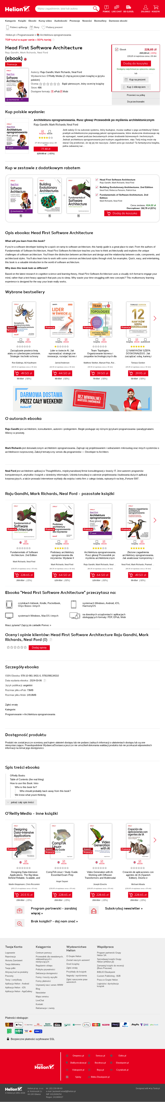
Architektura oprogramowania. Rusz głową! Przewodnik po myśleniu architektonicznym (94, 120)
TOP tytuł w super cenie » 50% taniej (28, 39)
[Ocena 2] (44, 83)
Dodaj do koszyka (135, 63)
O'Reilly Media (54, 76)
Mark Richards (62, 72)
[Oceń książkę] (49, 83)
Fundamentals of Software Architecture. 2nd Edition (24, 553)
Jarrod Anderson (62, 363)
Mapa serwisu (42, 996)
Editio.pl (122, 1055)
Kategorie (10, 20)
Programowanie (13, 714)
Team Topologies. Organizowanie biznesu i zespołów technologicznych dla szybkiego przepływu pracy (100, 355)
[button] (155, 318)
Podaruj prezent (54, 27)
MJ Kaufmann (30, 363)
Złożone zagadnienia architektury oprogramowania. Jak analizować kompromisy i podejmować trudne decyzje (138, 556)
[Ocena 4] (51, 83)
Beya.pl (100, 1070)
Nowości (87, 20)
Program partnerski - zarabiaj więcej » (54, 910)
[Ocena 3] (47, 83)
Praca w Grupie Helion (107, 980)
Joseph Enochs (100, 884)
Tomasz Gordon (138, 363)
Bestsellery (100, 20)
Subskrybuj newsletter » (124, 908)
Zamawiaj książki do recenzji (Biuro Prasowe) (110, 966)
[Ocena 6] (58, 83)
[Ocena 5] (54, 83)
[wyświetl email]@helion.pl (64, 1091)
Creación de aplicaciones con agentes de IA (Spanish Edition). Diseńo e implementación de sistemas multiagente (138, 878)
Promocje (75, 20)
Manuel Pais (104, 363)
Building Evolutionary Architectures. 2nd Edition (126, 187)
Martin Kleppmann (17, 884)
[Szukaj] (96, 8)
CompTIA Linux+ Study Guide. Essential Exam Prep (62, 873)
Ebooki (32, 20)
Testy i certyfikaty (13, 980)
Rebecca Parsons (117, 190)
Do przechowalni (135, 101)
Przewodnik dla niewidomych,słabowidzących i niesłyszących (49, 959)
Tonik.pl (156, 1088)
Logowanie (10, 953)
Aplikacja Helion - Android (17, 983)
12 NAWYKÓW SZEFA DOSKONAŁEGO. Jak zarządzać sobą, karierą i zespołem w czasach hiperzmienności (138, 356)
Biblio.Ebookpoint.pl (100, 1077)
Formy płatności (43, 981)
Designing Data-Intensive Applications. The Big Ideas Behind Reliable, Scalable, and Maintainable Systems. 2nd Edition (24, 878)
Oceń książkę (72, 964)
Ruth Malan (116, 363)
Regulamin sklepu (44, 965)
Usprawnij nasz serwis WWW (49, 985)
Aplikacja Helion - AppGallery (18, 991)
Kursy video (45, 20)
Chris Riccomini (33, 884)
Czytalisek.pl (122, 1070)
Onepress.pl (78, 1055)
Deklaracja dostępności (47, 973)
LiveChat (40, 1000)
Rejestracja (10, 956)
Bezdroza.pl (100, 1063)
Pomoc (45, 625)
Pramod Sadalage (153, 564)
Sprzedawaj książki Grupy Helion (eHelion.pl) (109, 960)
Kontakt (39, 1004)
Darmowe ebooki (118, 20)
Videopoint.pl (78, 1070)
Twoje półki (10, 968)
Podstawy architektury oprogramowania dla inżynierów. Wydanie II (62, 555)
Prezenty (9, 976)
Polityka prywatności (45, 969)
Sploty (78, 1077)
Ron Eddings (17, 363)
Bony (36, 27)
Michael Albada (138, 884)
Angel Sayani (62, 881)
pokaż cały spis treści (22, 802)
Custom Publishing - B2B (109, 976)
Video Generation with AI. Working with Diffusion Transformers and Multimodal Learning (100, 876)
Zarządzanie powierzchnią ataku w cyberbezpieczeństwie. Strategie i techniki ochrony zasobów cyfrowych (24, 355)
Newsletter (41, 992)
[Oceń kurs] (17, 647)
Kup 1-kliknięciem (136, 87)
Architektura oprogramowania (39, 714)
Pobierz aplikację (18, 27)
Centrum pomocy (44, 953)
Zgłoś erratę (11, 704)
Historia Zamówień (13, 960)
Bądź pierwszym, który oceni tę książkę (83, 83)
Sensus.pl (100, 1055)
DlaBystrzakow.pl (78, 1063)
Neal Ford (77, 72)
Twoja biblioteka (12, 964)
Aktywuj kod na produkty (16, 972)
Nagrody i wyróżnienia (76, 975)
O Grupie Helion (73, 956)
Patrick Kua (131, 190)
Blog (38, 989)
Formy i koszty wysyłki (46, 977)
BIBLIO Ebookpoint (106, 972)
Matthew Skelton (91, 363)
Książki (22, 20)
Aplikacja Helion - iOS (15, 987)
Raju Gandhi (46, 72)
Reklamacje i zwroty (45, 1008)
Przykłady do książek (76, 972)
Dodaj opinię (39, 647)
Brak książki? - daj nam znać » (54, 921)
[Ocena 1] (40, 83)
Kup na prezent (137, 79)
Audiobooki (60, 20)
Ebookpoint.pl (122, 1063)
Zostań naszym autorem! (78, 960)
